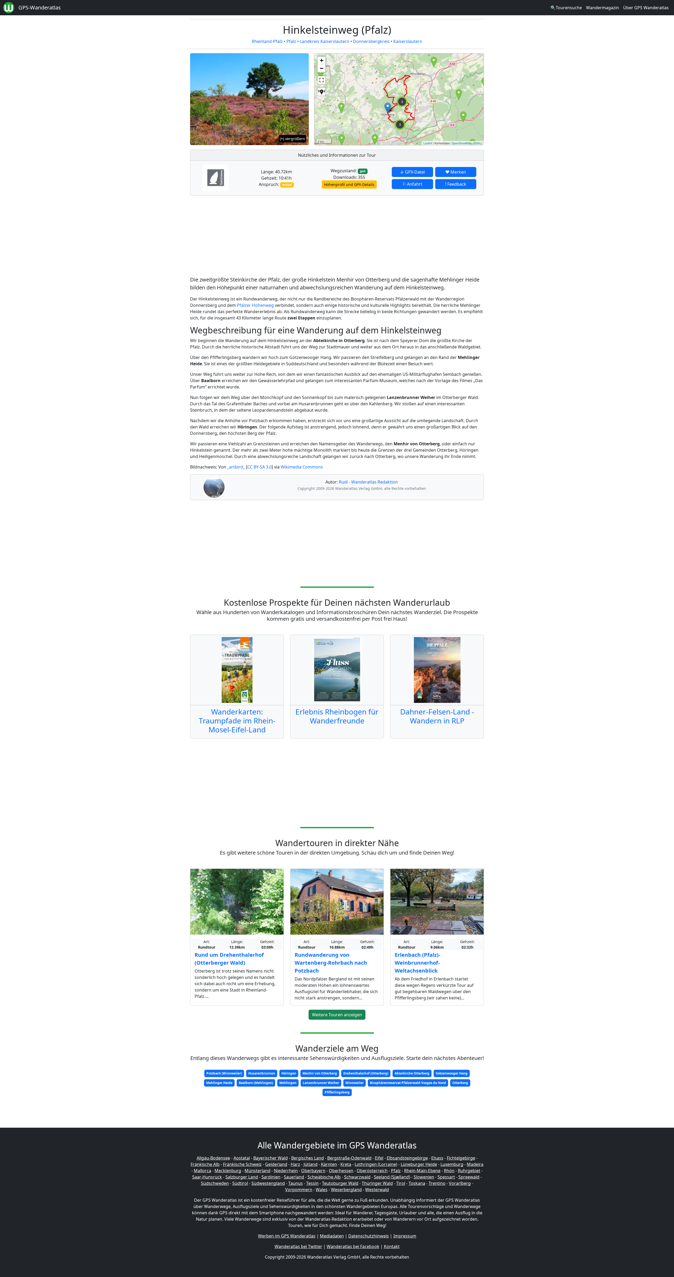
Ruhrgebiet (469, 1171)
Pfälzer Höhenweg (255, 305)
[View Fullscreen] (321, 80)
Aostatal (242, 1158)
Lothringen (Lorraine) (376, 1164)
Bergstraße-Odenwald (349, 1158)
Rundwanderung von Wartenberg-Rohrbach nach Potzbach (331, 962)
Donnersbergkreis (371, 41)
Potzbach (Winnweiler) (224, 1073)
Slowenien (424, 1177)
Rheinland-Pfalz (267, 41)
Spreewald (468, 1177)
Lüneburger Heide (419, 1164)
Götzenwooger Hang (452, 1073)
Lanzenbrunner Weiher (321, 1083)
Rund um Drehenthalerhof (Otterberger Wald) (229, 958)
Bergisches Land (307, 1158)
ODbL (477, 143)
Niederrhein (286, 1171)
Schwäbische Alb (324, 1177)
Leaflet (427, 143)
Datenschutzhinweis (368, 1236)
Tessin (312, 1183)
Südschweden (215, 1183)
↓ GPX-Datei (412, 172)
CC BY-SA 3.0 (259, 467)
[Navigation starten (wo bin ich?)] (321, 92)
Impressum (404, 1236)
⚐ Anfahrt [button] (412, 184)
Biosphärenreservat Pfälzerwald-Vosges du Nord (408, 1083)
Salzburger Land (241, 1177)
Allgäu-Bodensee (213, 1158)
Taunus (295, 1183)
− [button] (321, 68)
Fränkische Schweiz (242, 1164)
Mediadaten (332, 1236)
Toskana (417, 1183)
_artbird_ (236, 467)
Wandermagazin (602, 8)
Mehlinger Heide (219, 1083)
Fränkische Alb (205, 1164)
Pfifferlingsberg (337, 1092)
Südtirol (240, 1183)
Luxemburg (451, 1164)
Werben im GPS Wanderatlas (286, 1236)
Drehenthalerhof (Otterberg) (365, 1073)
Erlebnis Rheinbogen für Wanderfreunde (337, 716)
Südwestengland (268, 1183)
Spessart (446, 1177)
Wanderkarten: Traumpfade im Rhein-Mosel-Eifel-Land (237, 720)
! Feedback (455, 184)
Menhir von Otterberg (320, 1073)
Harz (295, 1164)
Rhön (449, 1171)
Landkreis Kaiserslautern (324, 41)
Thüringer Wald (377, 1183)
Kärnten (329, 1164)
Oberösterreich (372, 1171)
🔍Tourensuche (566, 8)
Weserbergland (346, 1189)
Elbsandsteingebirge (407, 1158)
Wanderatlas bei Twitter (298, 1246)
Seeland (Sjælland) (392, 1177)
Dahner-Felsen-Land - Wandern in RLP (437, 716)
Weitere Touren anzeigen (337, 1015)
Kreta (345, 1164)
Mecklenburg (228, 1171)
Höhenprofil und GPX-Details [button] (349, 184)
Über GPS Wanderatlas (646, 8)
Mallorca (202, 1171)
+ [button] (321, 60)
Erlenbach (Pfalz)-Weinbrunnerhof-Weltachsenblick (417, 962)
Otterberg (460, 1083)
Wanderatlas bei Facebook (353, 1246)
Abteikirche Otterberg (412, 1073)
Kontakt (392, 1246)
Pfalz (291, 41)
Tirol (400, 1183)
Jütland (311, 1164)
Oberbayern (313, 1171)
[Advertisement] (337, 237)
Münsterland (257, 1171)
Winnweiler (354, 1083)
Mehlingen (287, 1083)
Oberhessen (341, 1171)
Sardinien (270, 1177)
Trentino (437, 1183)
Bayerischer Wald (270, 1158)
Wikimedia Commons (302, 467)
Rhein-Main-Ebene (422, 1171)
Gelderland (276, 1164)
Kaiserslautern (407, 41)
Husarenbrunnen (261, 1073)
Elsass (437, 1158)
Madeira (475, 1164)
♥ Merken (455, 172)
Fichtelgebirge (461, 1158)
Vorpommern (298, 1189)
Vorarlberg (460, 1183)
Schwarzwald (357, 1177)
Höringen (288, 1073)
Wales (322, 1189)
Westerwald (377, 1189)
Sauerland (294, 1177)
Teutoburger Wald (340, 1183)
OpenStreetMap (462, 143)
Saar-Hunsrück (207, 1177)
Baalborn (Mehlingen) (256, 1083)
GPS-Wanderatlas (39, 7)
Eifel (379, 1158)
